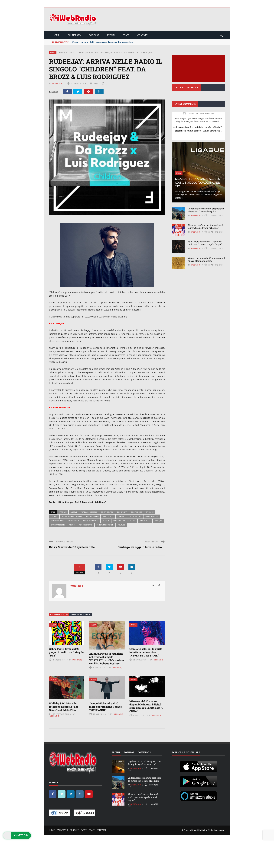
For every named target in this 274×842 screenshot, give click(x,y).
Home (56, 35)
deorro (54, 516)
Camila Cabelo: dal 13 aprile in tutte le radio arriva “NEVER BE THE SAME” (145, 652)
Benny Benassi (107, 512)
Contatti (142, 35)
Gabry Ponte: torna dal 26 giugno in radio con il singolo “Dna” (66, 652)
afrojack (62, 512)
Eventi (111, 35)
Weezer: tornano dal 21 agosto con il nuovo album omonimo (206, 259)
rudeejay (158, 520)
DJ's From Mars (92, 516)
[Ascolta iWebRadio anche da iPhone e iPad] (198, 766)
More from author (80, 614)
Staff (126, 35)
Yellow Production (105, 525)
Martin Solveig (57, 520)
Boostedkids (136, 512)
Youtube (121, 525)
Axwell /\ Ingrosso (89, 512)
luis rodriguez (151, 516)
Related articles (59, 614)
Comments (144, 752)
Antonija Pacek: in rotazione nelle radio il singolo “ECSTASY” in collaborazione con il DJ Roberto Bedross (106, 658)
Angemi (74, 512)
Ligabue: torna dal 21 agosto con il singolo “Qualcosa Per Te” (197, 182)
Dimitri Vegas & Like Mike (72, 516)
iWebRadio (57, 83)
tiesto (72, 525)
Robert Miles (145, 520)
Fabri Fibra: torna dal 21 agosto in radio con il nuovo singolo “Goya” (205, 243)
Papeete (106, 520)
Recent (116, 752)
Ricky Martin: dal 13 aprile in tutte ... (73, 547)
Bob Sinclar (122, 512)
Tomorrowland (85, 525)
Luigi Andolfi (135, 516)
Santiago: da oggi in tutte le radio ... (141, 547)
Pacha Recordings (90, 520)
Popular (129, 752)
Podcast (94, 35)
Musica (52, 53)
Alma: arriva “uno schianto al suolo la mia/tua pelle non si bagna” (206, 226)
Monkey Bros (73, 520)
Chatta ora (21, 835)
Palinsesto (74, 35)
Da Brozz (149, 512)
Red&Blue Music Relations (124, 520)
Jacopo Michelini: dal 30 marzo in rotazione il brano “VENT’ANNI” (105, 707)
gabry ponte (108, 516)
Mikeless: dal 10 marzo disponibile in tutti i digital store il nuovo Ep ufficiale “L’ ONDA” (146, 706)
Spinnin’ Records (58, 525)
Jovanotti (121, 516)
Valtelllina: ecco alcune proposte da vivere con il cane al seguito (206, 210)
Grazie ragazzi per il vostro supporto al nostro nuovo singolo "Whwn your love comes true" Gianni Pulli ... (198, 120)
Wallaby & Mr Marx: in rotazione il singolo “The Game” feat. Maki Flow (63, 707)
